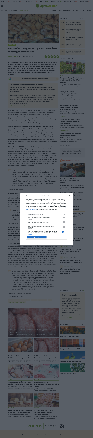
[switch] (63, 217)
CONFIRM (36, 237)
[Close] (70, 196)
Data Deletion (39, 242)
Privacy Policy (54, 242)
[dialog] (46, 219)
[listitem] (46, 214)
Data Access (46, 242)
